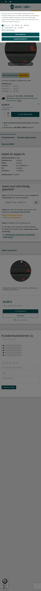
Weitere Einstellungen (8, 30)
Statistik (17, 25)
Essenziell (7, 25)
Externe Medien (9, 27)
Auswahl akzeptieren (20, 39)
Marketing (26, 25)
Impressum (16, 21)
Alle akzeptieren (20, 34)
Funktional (20, 27)
